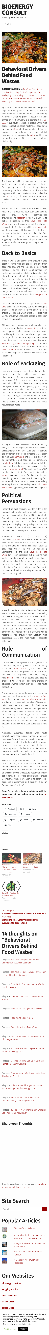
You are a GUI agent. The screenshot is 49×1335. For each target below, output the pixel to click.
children (9, 463)
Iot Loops (6, 1314)
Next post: (20, 920)
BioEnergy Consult (17, 9)
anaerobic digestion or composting (18, 343)
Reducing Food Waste (11, 101)
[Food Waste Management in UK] (32, 858)
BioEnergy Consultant (12, 1283)
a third (15, 129)
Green (39, 89)
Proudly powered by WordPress (16, 1327)
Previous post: (24, 912)
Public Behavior (37, 98)
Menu (8, 23)
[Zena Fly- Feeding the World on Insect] (11, 886)
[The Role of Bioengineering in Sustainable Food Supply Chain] (11, 858)
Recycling (14, 92)
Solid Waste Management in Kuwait (26, 1009)
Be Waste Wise (29, 89)
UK (7, 196)
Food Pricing (17, 95)
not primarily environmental (34, 699)
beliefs (10, 678)
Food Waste (29, 95)
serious (5, 475)
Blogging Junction (10, 1289)
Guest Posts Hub (9, 1295)
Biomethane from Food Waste (24, 1027)
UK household (41, 227)
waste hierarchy (34, 328)
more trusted (20, 668)
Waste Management (28, 92)
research (21, 218)
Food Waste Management (22, 1018)
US (15, 196)
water (32, 135)
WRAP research (9, 349)
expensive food (16, 469)
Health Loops (8, 1302)
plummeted (18, 457)
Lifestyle (5, 92)
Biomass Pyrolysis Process (25, 1228)
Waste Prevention (29, 101)
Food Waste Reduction (19, 98)
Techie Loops (8, 1308)
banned (16, 539)
